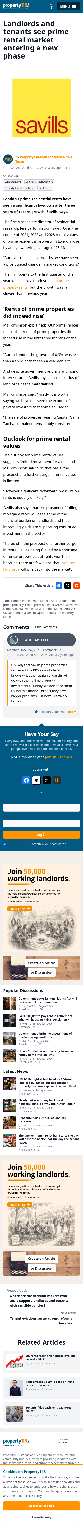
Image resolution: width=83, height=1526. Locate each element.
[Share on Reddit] (76, 585)
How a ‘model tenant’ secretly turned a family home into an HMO (46, 1052)
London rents (67, 601)
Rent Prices (45, 188)
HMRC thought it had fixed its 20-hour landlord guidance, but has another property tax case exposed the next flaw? (47, 1082)
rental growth (34, 605)
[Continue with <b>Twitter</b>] (47, 780)
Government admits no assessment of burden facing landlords (45, 1035)
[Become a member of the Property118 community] (41, 908)
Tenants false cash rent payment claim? (48, 1409)
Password (9, 817)
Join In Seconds (58, 757)
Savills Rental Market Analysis (55, 609)
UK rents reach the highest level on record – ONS (50, 1357)
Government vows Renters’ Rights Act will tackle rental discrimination (48, 1000)
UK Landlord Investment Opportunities (29, 613)
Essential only (41, 1517)
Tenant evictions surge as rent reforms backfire (41, 1320)
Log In (41, 834)
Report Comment (53, 712)
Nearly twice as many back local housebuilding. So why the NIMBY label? (47, 1102)
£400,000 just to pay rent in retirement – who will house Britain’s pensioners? (47, 1017)
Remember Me (17, 844)
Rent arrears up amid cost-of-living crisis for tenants (50, 1383)
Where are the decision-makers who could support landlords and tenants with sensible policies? (38, 1301)
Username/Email (14, 801)
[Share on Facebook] (59, 585)
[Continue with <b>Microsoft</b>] (57, 780)
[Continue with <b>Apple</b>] (36, 780)
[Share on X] (67, 585)
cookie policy (33, 1496)
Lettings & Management (39, 181)
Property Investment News (19, 188)
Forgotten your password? (48, 844)
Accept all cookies (41, 1506)
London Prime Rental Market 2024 (34, 601)
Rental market (24, 609)
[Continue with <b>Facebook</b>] (26, 780)
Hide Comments (46, 627)
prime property (13, 605)
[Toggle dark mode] (51, 6)
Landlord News (13, 181)
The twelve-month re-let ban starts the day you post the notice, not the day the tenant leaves (49, 1139)
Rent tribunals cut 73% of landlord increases (42, 1119)
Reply (72, 712)
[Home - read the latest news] (25, 6)
